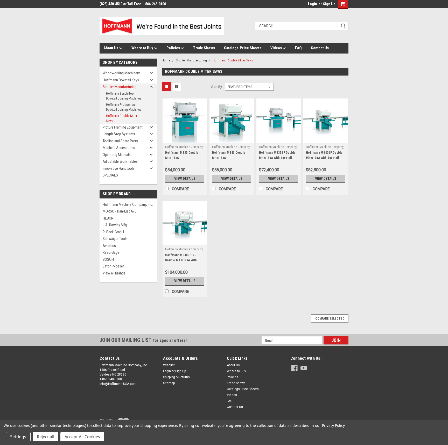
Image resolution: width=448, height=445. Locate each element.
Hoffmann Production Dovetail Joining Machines (123, 107)
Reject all (45, 437)
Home (166, 60)
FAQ (298, 48)
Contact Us (320, 48)
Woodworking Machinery (121, 73)
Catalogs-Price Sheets (242, 48)
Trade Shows (204, 48)
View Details (184, 178)
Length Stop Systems (119, 134)
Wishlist (169, 365)
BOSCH (108, 259)
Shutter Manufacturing (119, 86)
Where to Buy (142, 48)
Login (312, 4)
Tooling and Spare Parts (120, 141)
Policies (173, 48)
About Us (111, 48)
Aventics (109, 245)
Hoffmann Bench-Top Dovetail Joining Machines (123, 96)
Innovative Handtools (119, 168)
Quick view (184, 139)
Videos (276, 48)
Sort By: (217, 87)
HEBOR (108, 218)
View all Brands (114, 273)
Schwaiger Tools (115, 238)
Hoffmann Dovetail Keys (121, 80)
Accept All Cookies (82, 437)
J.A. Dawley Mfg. (115, 225)
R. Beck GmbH (113, 232)
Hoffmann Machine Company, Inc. (128, 204)
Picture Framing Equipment (123, 127)
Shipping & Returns (176, 377)
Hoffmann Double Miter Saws (121, 118)
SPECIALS (110, 175)
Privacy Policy (333, 425)
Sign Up (329, 4)
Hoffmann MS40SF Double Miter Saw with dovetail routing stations (324, 158)
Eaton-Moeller (113, 266)
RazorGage (111, 252)
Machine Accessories (119, 147)
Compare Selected (329, 318)
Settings (18, 437)
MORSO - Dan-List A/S (120, 211)
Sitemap (169, 383)
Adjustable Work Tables (120, 161)
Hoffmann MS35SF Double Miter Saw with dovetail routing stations (277, 158)
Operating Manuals (117, 154)
